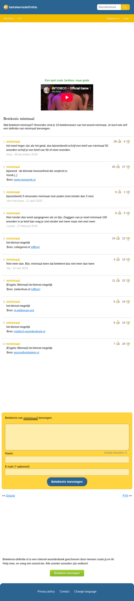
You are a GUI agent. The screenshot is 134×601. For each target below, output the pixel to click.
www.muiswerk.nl (25, 179)
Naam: (9, 453)
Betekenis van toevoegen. (28, 417)
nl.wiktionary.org (24, 310)
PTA (125, 495)
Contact (64, 591)
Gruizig (10, 495)
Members (9, 18)
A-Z (20, 18)
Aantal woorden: (114, 452)
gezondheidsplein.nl (26, 352)
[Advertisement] (67, 48)
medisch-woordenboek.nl (29, 331)
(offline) (35, 247)
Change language (85, 591)
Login (126, 18)
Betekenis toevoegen (67, 573)
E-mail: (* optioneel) (17, 466)
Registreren (113, 18)
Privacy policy (46, 591)
